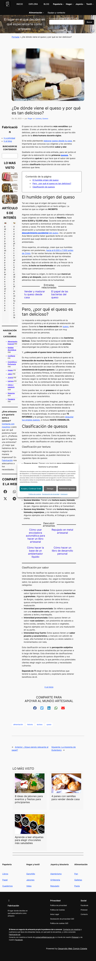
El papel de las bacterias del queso (59, 294)
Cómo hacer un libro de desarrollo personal (62, 550)
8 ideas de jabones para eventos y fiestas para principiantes (29, 799)
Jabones (30, 880)
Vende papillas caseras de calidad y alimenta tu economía (14, 272)
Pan (76, 874)
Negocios (11, 393)
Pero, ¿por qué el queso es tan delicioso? (52, 183)
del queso (40, 233)
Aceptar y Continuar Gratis (31, 489)
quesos (64, 155)
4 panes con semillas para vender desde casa (66, 798)
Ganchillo (30, 874)
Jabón (10, 374)
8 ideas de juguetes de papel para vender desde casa (5, 268)
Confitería (11, 356)
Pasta (77, 886)
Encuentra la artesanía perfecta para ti (64, 18)
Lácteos (38, 118)
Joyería (10, 377)
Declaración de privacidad (50, 494)
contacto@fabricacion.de (45, 937)
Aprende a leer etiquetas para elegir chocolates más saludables (29, 840)
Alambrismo (56, 874)
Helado (10, 370)
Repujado (54, 886)
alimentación (18, 724)
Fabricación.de (14, 934)
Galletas (78, 880)
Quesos (45, 118)
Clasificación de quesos (44, 187)
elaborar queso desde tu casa (58, 141)
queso (65, 326)
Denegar (50, 489)
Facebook (19, 940)
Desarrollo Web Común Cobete (72, 948)
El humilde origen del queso (46, 180)
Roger (30, 118)
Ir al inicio (49, 687)
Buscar (89, 22)
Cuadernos (7, 886)
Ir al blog (8, 141)
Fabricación (7, 460)
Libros (5, 874)
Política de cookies (35, 494)
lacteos (39, 724)
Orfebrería (55, 880)
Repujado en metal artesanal (62, 531)
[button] (5, 492)
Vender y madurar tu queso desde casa (34, 294)
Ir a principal (9, 138)
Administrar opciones (67, 489)
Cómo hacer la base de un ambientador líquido (35, 552)
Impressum (64, 494)
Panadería (11, 399)
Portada (15, 37)
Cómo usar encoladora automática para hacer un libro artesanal (35, 535)
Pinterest (75, 937)
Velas (28, 886)
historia (30, 724)
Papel (5, 880)
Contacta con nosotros (71, 929)
